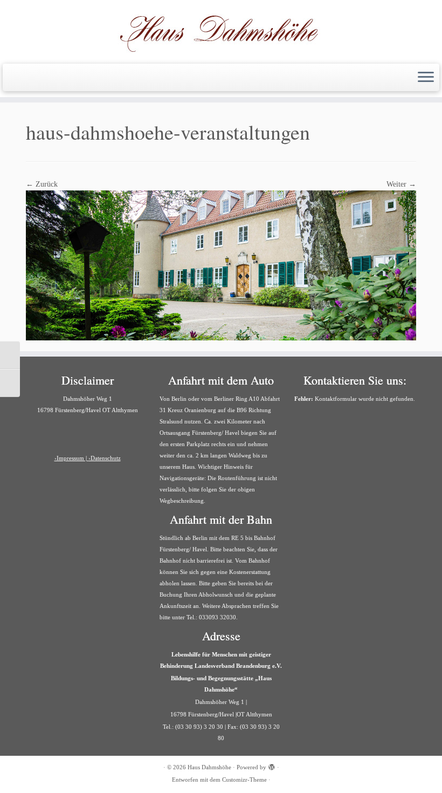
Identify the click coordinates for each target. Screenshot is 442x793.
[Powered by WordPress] (271, 765)
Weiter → (401, 184)
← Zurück (42, 184)
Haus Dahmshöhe (209, 767)
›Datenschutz (104, 458)
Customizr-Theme (244, 779)
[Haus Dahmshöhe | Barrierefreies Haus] (221, 30)
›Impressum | (71, 458)
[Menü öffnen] (426, 78)
